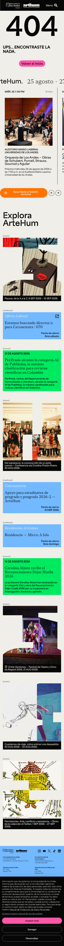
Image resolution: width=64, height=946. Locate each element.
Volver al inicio (32, 63)
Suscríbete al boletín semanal (25, 193)
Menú (49, 5)
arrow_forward (58, 193)
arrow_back (51, 193)
